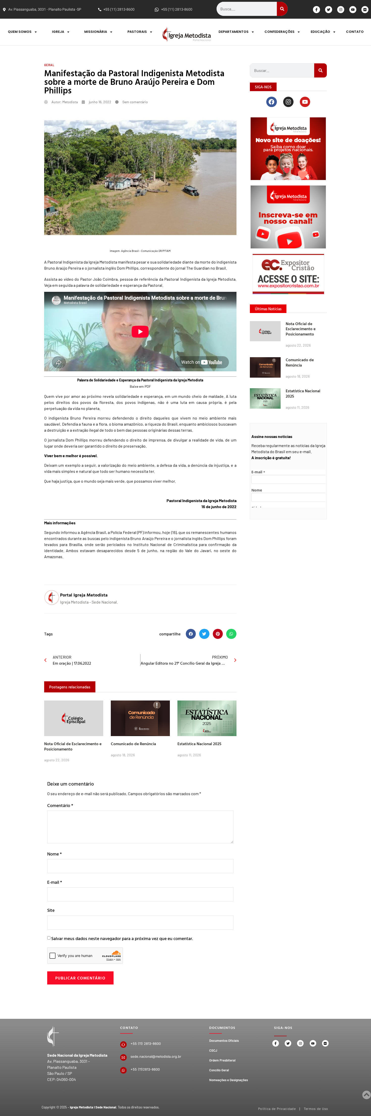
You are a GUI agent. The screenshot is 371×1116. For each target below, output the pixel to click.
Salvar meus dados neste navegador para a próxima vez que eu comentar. (122, 938)
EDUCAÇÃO (320, 31)
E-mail (54, 882)
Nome (54, 853)
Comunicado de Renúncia (133, 744)
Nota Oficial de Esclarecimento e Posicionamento (72, 746)
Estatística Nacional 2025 (199, 744)
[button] (191, 634)
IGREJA (58, 31)
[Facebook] (271, 102)
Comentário (60, 805)
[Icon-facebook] (316, 9)
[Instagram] (340, 9)
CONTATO (355, 31)
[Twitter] (328, 9)
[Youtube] (352, 9)
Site (51, 910)
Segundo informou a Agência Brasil (75, 532)
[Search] (282, 9)
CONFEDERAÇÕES (279, 31)
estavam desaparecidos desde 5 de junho (117, 550)
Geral (49, 65)
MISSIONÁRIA (95, 31)
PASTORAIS (137, 31)
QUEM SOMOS (20, 31)
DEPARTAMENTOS (234, 31)
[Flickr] (364, 9)
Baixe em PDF (140, 386)
